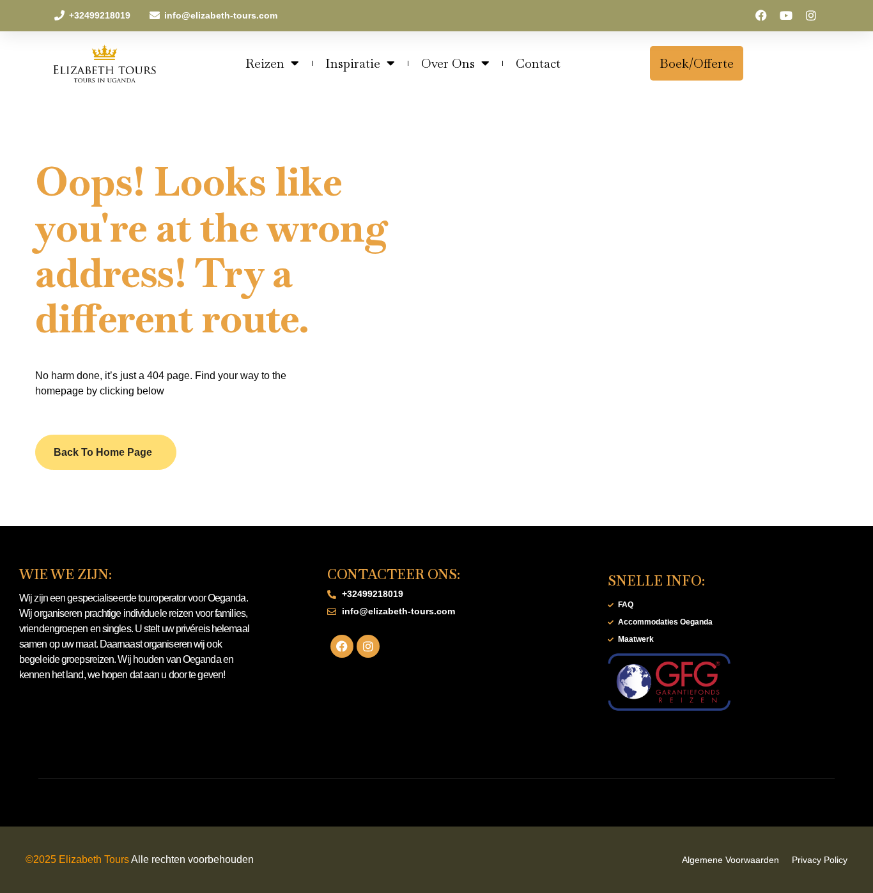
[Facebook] (761, 15)
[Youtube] (785, 15)
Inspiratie (352, 63)
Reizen (264, 63)
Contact (538, 63)
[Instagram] (810, 15)
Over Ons (448, 63)
